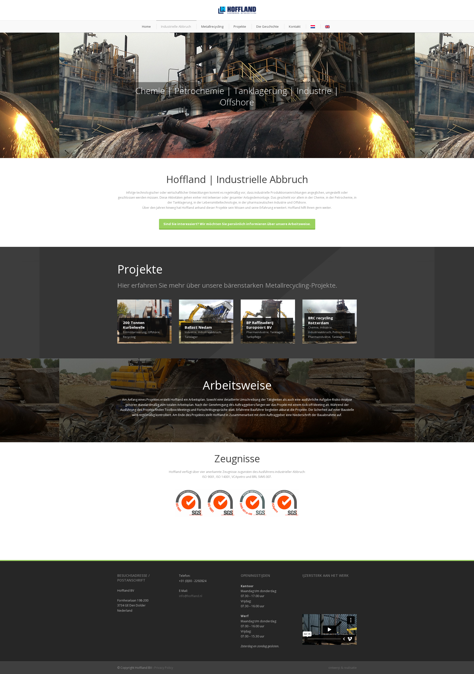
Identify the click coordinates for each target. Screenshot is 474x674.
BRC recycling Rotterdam (320, 320)
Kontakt (294, 26)
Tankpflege (253, 337)
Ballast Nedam (198, 327)
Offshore (153, 332)
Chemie (313, 327)
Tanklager (191, 337)
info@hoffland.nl (190, 596)
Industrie (191, 332)
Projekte (240, 26)
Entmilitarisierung (134, 332)
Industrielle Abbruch (176, 26)
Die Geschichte (267, 26)
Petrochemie (341, 332)
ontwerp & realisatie (342, 668)
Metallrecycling (212, 26)
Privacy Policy (163, 668)
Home (146, 26)
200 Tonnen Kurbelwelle (134, 325)
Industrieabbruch (209, 332)
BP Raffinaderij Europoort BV (259, 325)
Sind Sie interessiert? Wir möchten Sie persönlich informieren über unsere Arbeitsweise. (237, 224)
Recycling (129, 337)
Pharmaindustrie (257, 332)
